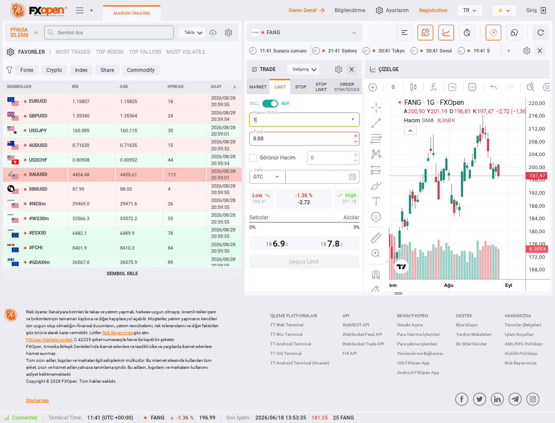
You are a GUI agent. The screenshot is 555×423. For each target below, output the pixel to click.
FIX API (350, 353)
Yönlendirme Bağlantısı (420, 353)
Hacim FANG (266, 112)
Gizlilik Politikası (521, 353)
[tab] (258, 86)
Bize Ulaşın (467, 324)
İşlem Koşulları (519, 334)
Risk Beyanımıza (520, 363)
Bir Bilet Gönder (471, 344)
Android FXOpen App (418, 372)
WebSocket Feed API (362, 334)
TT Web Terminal (287, 324)
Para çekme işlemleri (417, 344)
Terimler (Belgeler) (523, 324)
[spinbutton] (304, 139)
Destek (464, 315)
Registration (433, 10)
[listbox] (470, 10)
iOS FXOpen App (413, 363)
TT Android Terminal (290, 344)
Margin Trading (132, 13)
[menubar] (192, 32)
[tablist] (304, 176)
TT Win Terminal (286, 334)
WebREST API (356, 324)
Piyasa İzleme (19, 32)
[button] (353, 120)
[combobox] (304, 120)
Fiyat (258, 131)
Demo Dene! (303, 10)
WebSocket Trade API (363, 344)
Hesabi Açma (410, 324)
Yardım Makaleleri (474, 334)
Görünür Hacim (278, 158)
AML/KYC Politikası (524, 344)
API (346, 315)
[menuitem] (192, 32)
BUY (285, 103)
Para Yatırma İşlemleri (418, 334)
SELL (254, 103)
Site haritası (37, 400)
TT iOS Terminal (286, 353)
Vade (258, 169)
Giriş (531, 10)
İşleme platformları (293, 315)
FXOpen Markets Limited (49, 339)
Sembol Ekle (122, 274)
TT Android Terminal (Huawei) (300, 363)
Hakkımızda (518, 315)
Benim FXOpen (412, 315)
